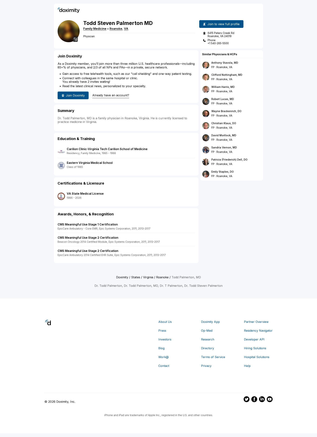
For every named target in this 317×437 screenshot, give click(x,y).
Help (247, 366)
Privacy (206, 366)
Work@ (163, 357)
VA (126, 28)
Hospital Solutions (256, 357)
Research (207, 339)
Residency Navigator (258, 330)
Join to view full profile (223, 24)
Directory (207, 348)
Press (162, 330)
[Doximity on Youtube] (270, 400)
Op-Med (206, 330)
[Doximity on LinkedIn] (262, 400)
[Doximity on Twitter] (246, 400)
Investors (164, 339)
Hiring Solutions (255, 348)
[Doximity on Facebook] (254, 400)
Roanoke (116, 28)
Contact (163, 366)
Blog (161, 348)
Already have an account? (110, 95)
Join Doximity (75, 95)
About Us (165, 322)
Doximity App (210, 322)
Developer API (254, 339)
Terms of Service (213, 357)
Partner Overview (256, 322)
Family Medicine (94, 28)
